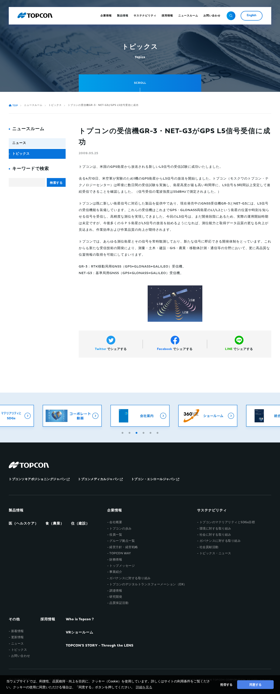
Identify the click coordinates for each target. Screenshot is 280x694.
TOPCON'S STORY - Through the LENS (99, 645)
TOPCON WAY (120, 553)
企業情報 (114, 510)
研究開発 (115, 597)
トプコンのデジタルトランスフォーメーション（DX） (148, 584)
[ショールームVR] (207, 416)
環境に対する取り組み (215, 528)
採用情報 (47, 619)
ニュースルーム (33, 105)
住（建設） (80, 523)
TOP (15, 106)
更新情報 (17, 637)
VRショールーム (79, 632)
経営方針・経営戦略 (123, 547)
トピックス (55, 105)
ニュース (19, 143)
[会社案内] (140, 416)
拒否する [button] (226, 684)
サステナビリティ (212, 510)
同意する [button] (255, 684)
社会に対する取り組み (215, 535)
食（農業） (55, 523)
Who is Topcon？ (80, 619)
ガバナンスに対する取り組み (130, 578)
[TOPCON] (35, 15)
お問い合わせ (20, 656)
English (251, 15)
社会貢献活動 (209, 547)
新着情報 (17, 631)
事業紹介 (115, 572)
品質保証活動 (118, 603)
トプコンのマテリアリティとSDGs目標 (227, 522)
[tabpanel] (140, 416)
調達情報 (115, 591)
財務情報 (115, 559)
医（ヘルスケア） (23, 523)
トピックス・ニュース (215, 553)
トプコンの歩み (120, 528)
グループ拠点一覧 (122, 541)
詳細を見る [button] (144, 687)
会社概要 (115, 522)
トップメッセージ (122, 566)
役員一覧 (115, 535)
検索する (56, 182)
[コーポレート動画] (72, 416)
